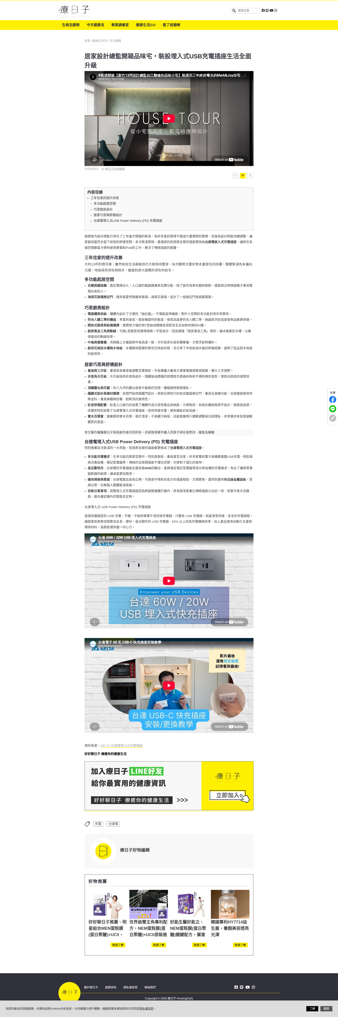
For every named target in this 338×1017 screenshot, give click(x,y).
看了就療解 (171, 25)
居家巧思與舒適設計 (108, 215)
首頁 (87, 40)
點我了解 (118, 944)
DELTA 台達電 (121, 745)
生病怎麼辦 (71, 25)
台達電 (113, 824)
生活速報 (115, 40)
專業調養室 (120, 25)
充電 (98, 824)
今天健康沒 (95, 25)
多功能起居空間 (105, 203)
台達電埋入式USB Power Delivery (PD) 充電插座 (128, 220)
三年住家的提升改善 (104, 198)
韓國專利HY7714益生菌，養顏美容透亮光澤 (230, 928)
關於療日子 (91, 987)
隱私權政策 (130, 987)
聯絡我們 (150, 987)
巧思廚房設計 (103, 209)
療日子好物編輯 (115, 168)
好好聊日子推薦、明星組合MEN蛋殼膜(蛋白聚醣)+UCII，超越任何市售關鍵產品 (108, 935)
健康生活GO (146, 25)
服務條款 (110, 987)
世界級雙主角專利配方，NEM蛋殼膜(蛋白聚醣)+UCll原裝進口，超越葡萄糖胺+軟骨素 (148, 935)
